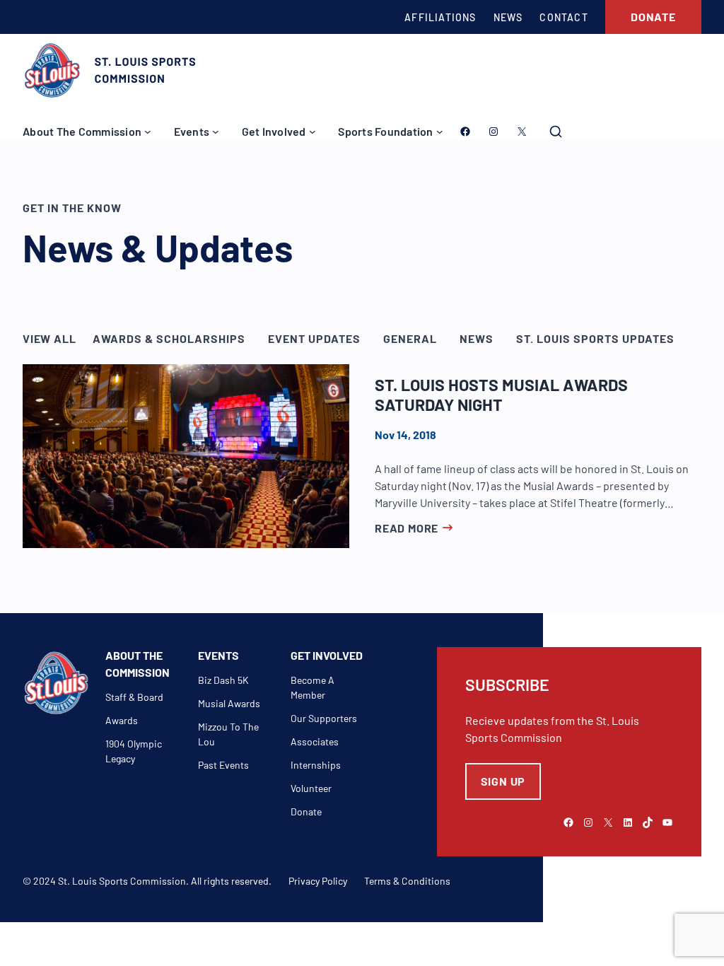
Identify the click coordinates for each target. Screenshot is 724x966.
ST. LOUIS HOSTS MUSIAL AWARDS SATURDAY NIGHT (501, 395)
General (410, 338)
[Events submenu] (215, 131)
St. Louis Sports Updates (595, 338)
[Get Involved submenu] (312, 131)
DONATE (653, 16)
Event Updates (314, 338)
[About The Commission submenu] (147, 131)
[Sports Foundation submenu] (439, 131)
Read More (406, 528)
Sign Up (503, 781)
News (477, 338)
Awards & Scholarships (169, 338)
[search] (555, 131)
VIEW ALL (49, 338)
